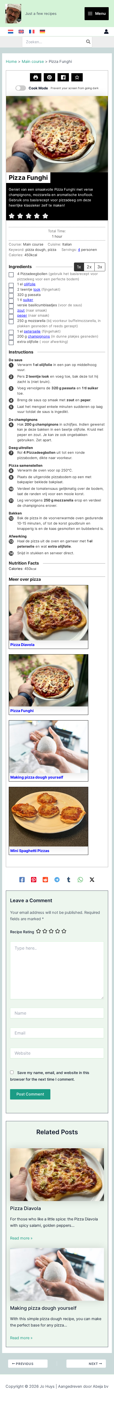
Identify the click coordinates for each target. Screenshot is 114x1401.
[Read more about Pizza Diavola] (57, 1174)
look (36, 289)
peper (22, 315)
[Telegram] (57, 879)
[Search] (88, 42)
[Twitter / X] (92, 879)
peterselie (32, 331)
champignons (39, 336)
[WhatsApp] (80, 879)
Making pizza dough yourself (43, 1308)
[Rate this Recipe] (77, 77)
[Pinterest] (33, 879)
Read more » (21, 1238)
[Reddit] (45, 879)
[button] (49, 77)
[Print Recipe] (35, 77)
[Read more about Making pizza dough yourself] (57, 1274)
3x (99, 266)
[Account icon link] (106, 31)
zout (21, 310)
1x (79, 266)
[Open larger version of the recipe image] (57, 134)
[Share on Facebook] (63, 77)
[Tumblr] (68, 879)
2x (89, 266)
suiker (28, 300)
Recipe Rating (22, 931)
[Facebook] (22, 879)
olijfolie (30, 284)
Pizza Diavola (25, 1208)
